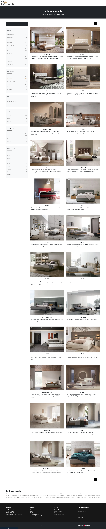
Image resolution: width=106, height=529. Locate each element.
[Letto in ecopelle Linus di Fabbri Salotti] (47, 191)
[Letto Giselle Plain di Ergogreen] (47, 114)
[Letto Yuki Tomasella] (83, 264)
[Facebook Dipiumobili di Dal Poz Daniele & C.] (39, 525)
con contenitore (17, 133)
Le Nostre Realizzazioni (36, 516)
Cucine (59, 3)
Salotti (79, 513)
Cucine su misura (58, 513)
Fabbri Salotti (17, 45)
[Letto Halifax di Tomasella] (83, 227)
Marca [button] (9, 30)
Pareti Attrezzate (82, 511)
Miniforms (17, 53)
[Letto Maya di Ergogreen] (83, 76)
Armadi (79, 516)
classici (17, 116)
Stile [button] (8, 111)
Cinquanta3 (17, 37)
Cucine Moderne (58, 509)
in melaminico (17, 76)
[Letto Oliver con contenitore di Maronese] (83, 114)
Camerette (80, 517)
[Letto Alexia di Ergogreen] (47, 76)
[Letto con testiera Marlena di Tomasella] (83, 302)
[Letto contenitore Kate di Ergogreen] (83, 415)
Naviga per (17, 24)
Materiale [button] (10, 72)
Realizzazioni (94, 3)
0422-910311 (11, 513)
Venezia (17, 172)
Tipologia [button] (10, 129)
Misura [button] (9, 97)
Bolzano (17, 155)
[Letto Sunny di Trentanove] (83, 454)
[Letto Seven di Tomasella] (47, 227)
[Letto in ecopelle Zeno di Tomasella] (83, 191)
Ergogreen (17, 42)
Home (43, 14)
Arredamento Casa (67, 3)
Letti (55, 14)
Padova (17, 161)
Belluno (17, 153)
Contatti (101, 3)
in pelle (17, 86)
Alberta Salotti (17, 34)
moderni (17, 121)
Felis (17, 48)
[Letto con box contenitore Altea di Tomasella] (47, 264)
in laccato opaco (17, 81)
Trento (17, 166)
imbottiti (17, 138)
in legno (17, 84)
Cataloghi (32, 513)
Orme (17, 59)
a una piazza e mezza (17, 101)
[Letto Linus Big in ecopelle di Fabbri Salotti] (83, 153)
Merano (17, 158)
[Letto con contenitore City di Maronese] (47, 153)
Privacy (2, 528)
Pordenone (17, 163)
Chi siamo (32, 509)
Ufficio (87, 3)
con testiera (17, 136)
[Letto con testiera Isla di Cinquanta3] (83, 339)
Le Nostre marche (34, 514)
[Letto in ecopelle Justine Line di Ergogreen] (47, 454)
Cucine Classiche (58, 511)
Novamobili (17, 56)
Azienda (53, 3)
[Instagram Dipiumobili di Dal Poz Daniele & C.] (41, 525)
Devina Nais (17, 40)
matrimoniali (17, 104)
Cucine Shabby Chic (59, 514)
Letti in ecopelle (60, 14)
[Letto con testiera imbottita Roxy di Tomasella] (47, 302)
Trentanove (17, 64)
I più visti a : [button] (11, 149)
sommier (17, 141)
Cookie (6, 528)
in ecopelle (17, 78)
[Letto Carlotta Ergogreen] (47, 40)
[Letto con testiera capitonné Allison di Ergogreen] (83, 40)
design (17, 118)
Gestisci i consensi (13, 528)
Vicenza (17, 174)
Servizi (31, 511)
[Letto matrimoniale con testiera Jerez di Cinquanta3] (47, 339)
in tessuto (17, 89)
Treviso (17, 169)
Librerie (80, 509)
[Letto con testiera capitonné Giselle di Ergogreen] (83, 377)
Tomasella (17, 61)
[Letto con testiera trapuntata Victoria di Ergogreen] (47, 415)
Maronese (17, 50)
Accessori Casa (78, 3)
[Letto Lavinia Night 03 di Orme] (47, 377)
